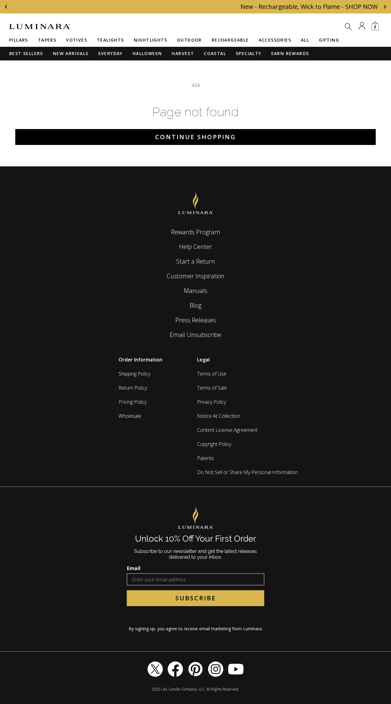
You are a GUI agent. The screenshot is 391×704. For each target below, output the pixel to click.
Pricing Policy (133, 401)
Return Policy (133, 387)
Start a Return (195, 261)
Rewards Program (195, 232)
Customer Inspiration (196, 276)
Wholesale (130, 416)
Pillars (18, 40)
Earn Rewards (290, 53)
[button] (348, 26)
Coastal (215, 53)
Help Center (195, 247)
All (305, 40)
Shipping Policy (134, 373)
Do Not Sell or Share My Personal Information (247, 472)
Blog (195, 305)
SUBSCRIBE (195, 598)
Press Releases (195, 320)
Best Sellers (26, 53)
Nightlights (150, 40)
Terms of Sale (212, 387)
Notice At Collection (218, 416)
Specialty (248, 53)
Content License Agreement (227, 430)
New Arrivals (71, 53)
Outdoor (189, 40)
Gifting (329, 40)
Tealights (110, 40)
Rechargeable (230, 40)
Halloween (147, 53)
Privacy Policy (211, 401)
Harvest (183, 53)
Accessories (275, 40)
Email (134, 568)
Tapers (47, 40)
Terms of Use (211, 373)
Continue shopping (195, 137)
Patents (205, 458)
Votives (76, 40)
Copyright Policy (214, 444)
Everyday (110, 53)
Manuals (195, 291)
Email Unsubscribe (195, 335)
